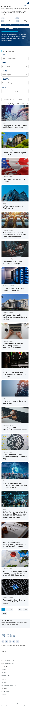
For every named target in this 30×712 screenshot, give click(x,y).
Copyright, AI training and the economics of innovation (15, 127)
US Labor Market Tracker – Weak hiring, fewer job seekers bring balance (13, 346)
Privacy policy (25, 5)
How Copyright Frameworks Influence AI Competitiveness (15, 429)
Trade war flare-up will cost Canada (14, 180)
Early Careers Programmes (9, 685)
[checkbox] (3, 18)
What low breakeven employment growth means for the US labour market (14, 545)
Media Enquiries (6, 657)
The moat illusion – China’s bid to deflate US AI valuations (14, 602)
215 (20, 609)
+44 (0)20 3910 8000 (9, 661)
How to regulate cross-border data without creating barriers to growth (15, 485)
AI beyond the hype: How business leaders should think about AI (15, 374)
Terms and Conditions (7, 700)
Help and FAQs (5, 675)
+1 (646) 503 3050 (9, 663)
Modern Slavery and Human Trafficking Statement (15, 706)
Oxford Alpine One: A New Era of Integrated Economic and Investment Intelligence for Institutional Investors (15, 515)
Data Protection (6, 697)
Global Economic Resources (10, 624)
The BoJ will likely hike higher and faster (14, 154)
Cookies (4, 694)
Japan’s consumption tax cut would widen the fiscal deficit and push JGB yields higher (15, 573)
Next (4, 613)
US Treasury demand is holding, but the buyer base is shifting (15, 317)
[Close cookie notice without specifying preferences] (28, 3)
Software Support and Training (10, 703)
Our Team (4, 672)
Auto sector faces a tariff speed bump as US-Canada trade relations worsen (14, 235)
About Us (4, 669)
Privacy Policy (5, 691)
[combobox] (13, 58)
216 (25, 609)
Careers (4, 682)
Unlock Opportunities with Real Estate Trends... (15, 622)
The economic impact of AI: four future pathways (14, 262)
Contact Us (4, 654)
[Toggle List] (26, 58)
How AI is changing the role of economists (15, 402)
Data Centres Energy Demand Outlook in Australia (15, 289)
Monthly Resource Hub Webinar (11, 626)
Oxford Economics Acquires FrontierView (14, 207)
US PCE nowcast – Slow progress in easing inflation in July (15, 457)
